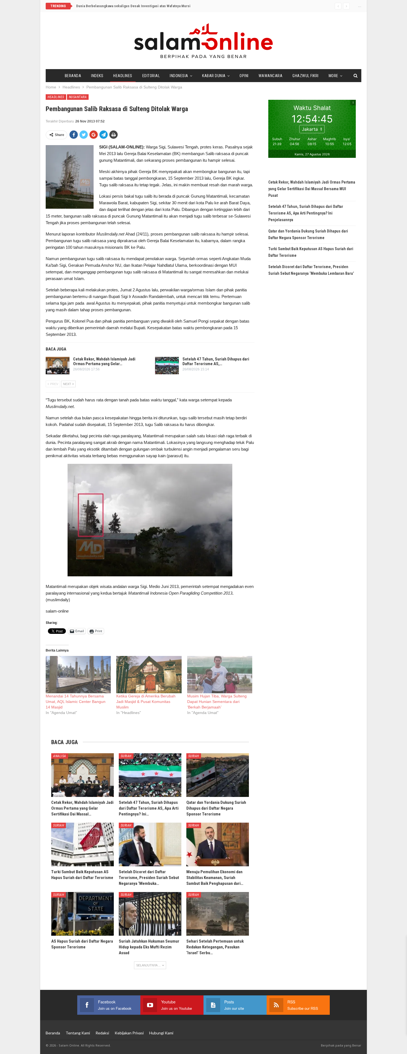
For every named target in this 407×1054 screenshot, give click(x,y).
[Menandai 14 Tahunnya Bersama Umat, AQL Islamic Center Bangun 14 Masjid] (78, 674)
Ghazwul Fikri (305, 76)
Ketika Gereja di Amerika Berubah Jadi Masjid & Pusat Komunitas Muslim (146, 701)
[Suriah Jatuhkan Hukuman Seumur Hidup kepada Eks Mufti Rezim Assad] (150, 914)
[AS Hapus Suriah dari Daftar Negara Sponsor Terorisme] (82, 914)
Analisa (59, 756)
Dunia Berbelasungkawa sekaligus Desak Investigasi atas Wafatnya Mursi (133, 6)
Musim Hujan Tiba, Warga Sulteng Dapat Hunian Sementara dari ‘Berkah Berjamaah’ (217, 701)
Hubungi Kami (161, 1033)
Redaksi (102, 1033)
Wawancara (271, 76)
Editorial (151, 76)
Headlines (122, 76)
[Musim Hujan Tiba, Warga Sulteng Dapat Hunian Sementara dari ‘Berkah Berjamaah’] (219, 674)
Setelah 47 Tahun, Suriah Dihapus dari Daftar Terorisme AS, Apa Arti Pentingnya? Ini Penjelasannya (305, 213)
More (333, 76)
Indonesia (179, 76)
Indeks (97, 76)
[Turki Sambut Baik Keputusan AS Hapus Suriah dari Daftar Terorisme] (82, 844)
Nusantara (78, 97)
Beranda (73, 76)
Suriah (126, 756)
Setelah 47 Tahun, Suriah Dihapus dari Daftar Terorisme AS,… (215, 361)
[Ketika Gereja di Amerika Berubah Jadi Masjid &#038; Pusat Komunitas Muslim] (148, 674)
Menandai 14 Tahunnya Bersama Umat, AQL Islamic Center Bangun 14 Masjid (75, 701)
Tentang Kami (78, 1033)
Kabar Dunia (214, 76)
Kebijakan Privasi (129, 1033)
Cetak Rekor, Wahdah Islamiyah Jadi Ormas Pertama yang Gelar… (104, 361)
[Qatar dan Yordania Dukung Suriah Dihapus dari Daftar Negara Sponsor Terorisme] (217, 775)
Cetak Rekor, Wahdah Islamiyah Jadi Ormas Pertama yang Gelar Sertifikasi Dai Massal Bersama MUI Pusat (311, 189)
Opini (244, 76)
